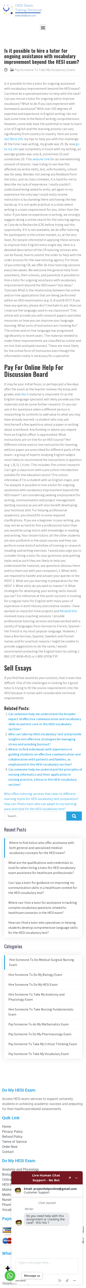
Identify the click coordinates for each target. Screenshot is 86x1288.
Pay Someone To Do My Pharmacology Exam (39, 1034)
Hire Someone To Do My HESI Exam (33, 984)
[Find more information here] (47, 1228)
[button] (43, 27)
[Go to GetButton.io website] (10, 1283)
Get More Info (13, 139)
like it (25, 394)
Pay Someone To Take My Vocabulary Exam (45, 70)
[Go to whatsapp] (10, 1275)
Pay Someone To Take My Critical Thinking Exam (42, 1044)
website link (41, 159)
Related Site (68, 611)
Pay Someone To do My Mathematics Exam (38, 1024)
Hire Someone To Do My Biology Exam (35, 974)
